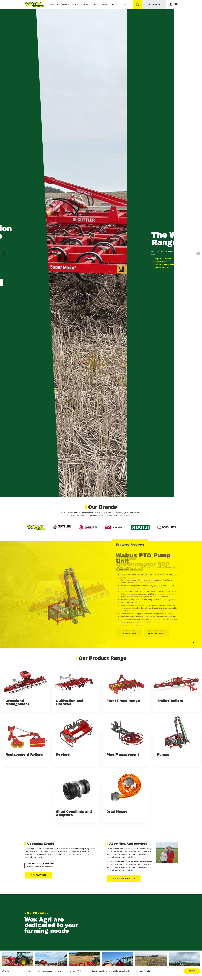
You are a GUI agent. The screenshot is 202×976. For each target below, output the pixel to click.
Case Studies (85, 4)
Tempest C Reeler (34, 267)
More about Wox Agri (124, 878)
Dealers (114, 4)
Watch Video (65, 275)
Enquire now (156, 623)
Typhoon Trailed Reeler (36, 264)
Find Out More (37, 275)
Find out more (129, 623)
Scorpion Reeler (33, 261)
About (96, 4)
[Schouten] (166, 527)
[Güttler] (62, 527)
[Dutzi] (140, 527)
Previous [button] (4, 253)
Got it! (192, 971)
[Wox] (35, 527)
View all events (38, 875)
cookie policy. (146, 971)
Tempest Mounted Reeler (37, 258)
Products (52, 4)
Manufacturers (68, 4)
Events (105, 4)
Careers (124, 4)
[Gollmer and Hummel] (88, 527)
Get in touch (154, 4)
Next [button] (198, 253)
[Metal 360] (114, 527)
